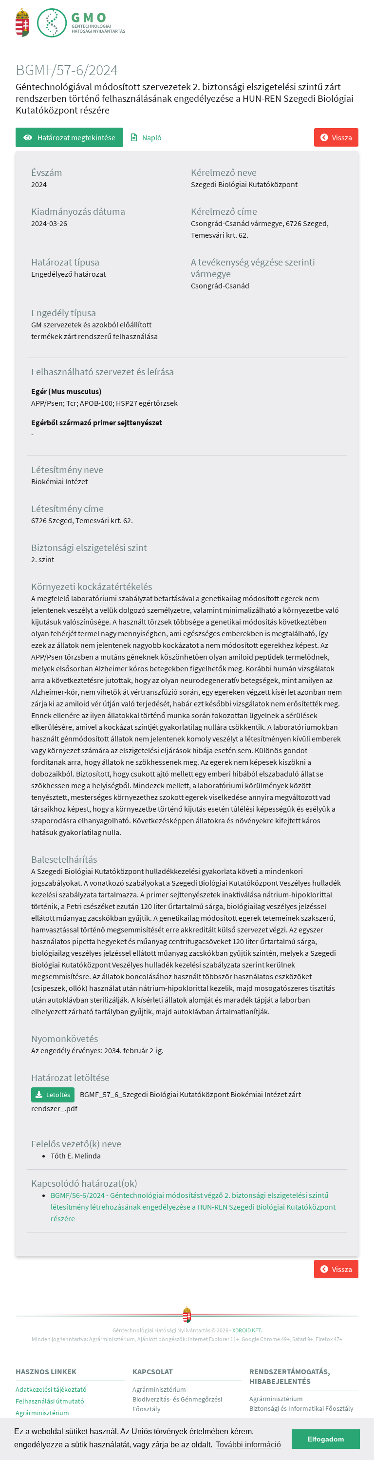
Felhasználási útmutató (50, 1401)
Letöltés (58, 1094)
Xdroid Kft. (247, 1330)
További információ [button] (248, 1445)
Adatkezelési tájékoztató (51, 1389)
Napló (151, 137)
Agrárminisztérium (42, 1413)
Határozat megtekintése (75, 137)
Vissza (342, 137)
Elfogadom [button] (326, 1439)
